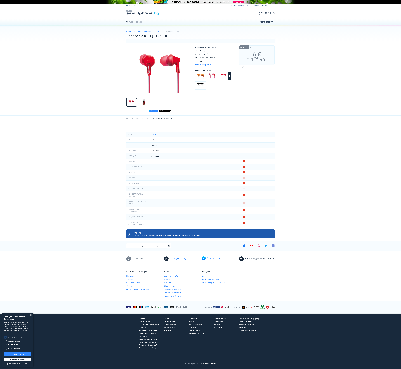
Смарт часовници (220, 319)
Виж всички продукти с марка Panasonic (269, 34)
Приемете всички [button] (17, 354)
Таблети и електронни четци (148, 342)
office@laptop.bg (178, 258)
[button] (17, 364)
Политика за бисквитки (173, 293)
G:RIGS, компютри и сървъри (149, 324)
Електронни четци (170, 321)
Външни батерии (195, 330)
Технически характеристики (162, 118)
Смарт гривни (218, 321)
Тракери (217, 324)
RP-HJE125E (155, 134)
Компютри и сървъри (246, 324)
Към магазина (132, 5)
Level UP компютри (245, 321)
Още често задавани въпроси (137, 289)
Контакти (265, 5)
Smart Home (143, 336)
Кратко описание (132, 118)
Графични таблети (170, 324)
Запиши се (169, 245)
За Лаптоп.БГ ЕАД (171, 276)
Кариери (167, 279)
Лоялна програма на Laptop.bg (213, 283)
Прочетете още (25, 333)
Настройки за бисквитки (173, 296)
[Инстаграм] (258, 245)
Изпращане (153, 110)
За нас (272, 5)
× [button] (31, 315)
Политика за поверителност (174, 289)
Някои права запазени (208, 364)
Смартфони (193, 319)
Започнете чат (214, 258)
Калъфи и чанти (169, 327)
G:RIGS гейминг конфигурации (249, 319)
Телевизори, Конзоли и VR (148, 345)
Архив (204, 276)
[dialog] (17, 340)
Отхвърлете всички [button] (17, 359)
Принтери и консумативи (247, 330)
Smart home (218, 327)
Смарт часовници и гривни (148, 339)
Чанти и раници (144, 321)
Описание (145, 118)
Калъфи (192, 321)
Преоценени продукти (237, 5)
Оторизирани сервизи (142, 232)
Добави (249, 67)
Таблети (166, 319)
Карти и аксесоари (195, 324)
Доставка (249, 5)
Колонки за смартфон (196, 333)
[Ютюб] (251, 245)
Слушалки (192, 327)
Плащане (257, 5)
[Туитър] (266, 245)
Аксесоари (167, 330)
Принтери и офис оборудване (149, 348)
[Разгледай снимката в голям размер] (159, 70)
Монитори (142, 327)
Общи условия (169, 286)
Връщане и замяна (133, 283)
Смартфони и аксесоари (147, 333)
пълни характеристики (203, 65)
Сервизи (129, 286)
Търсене (127, 22)
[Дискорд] (273, 245)
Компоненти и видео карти (148, 330)
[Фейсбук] (244, 245)
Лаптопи (142, 319)
